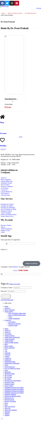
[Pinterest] (16, 3)
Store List (7, 408)
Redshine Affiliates (10, 394)
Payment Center (9, 382)
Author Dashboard (14, 318)
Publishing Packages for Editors (14, 389)
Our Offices (12, 322)
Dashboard (8, 360)
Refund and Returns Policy (13, 396)
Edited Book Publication (12, 363)
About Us (7, 330)
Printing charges (9, 384)
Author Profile (9, 341)
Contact (7, 356)
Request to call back (14, 323)
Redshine (15, 267)
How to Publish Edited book (17, 315)
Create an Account (14, 284)
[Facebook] (2, 3)
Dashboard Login (10, 361)
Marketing (8, 372)
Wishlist (3, 146)
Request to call (9, 398)
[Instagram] (12, 3)
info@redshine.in (9, 170)
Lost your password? (7, 300)
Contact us (8, 320)
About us (7, 308)
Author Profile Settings (11, 342)
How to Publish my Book (12, 368)
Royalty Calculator (10, 401)
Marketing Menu (10, 373)
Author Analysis (9, 335)
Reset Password (9, 399)
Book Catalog (9, 346)
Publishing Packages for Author (14, 387)
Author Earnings (10, 339)
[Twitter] (7, 3)
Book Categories (10, 310)
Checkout (7, 353)
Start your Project (10, 406)
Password (4, 291)
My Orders (8, 379)
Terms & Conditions (11, 410)
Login (6, 296)
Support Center (13, 325)
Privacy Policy (9, 386)
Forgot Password (10, 367)
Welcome (7, 412)
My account (8, 375)
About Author (9, 311)
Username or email (7, 287)
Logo (6, 370)
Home (3, 13)
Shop (2, 122)
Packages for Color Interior (13, 380)
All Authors (8, 334)
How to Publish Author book (17, 313)
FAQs (10, 317)
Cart (6, 349)
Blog (6, 344)
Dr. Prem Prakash (9, 104)
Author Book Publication (12, 337)
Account (3, 133)
